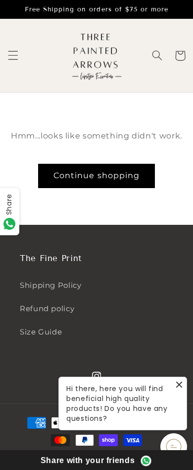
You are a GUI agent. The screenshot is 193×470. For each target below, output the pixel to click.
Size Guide (41, 332)
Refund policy (47, 308)
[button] (12, 55)
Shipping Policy (50, 285)
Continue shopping (96, 175)
